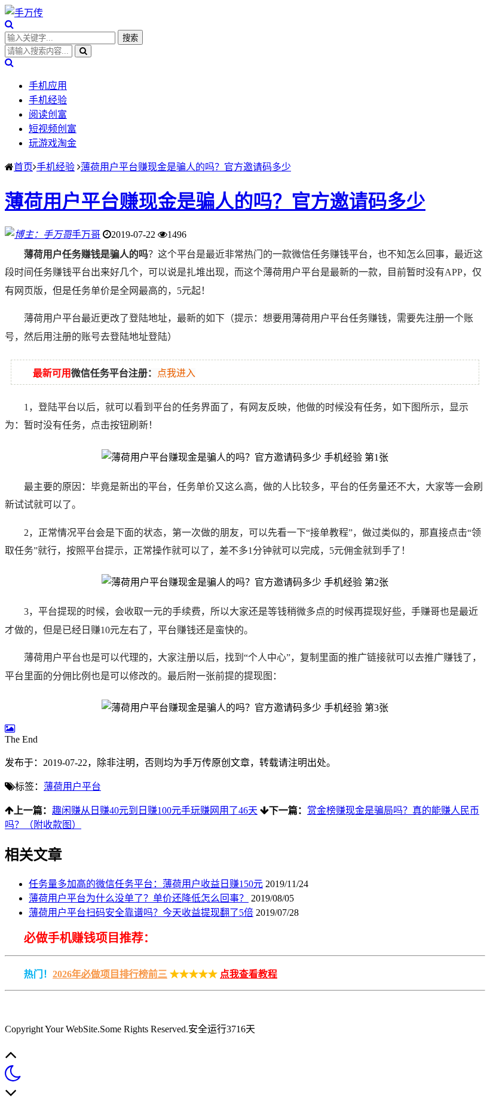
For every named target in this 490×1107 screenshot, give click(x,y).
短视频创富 (52, 129)
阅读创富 (48, 114)
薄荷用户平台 (72, 786)
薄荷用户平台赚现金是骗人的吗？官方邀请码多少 (186, 167)
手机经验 (48, 100)
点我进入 (176, 373)
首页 (23, 167)
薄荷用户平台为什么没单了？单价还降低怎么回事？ (139, 898)
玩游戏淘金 (52, 143)
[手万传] (24, 13)
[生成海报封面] (10, 728)
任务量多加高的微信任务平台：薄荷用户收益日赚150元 (146, 884)
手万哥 (86, 234)
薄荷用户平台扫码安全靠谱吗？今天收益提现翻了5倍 (141, 912)
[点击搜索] (9, 24)
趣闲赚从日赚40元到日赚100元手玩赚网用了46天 (155, 810)
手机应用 (48, 86)
